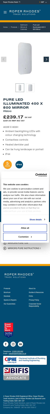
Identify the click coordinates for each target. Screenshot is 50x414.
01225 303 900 (17, 351)
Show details (36, 219)
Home (5, 27)
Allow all (25, 228)
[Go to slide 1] (20, 87)
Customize (23, 236)
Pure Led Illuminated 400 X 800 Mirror (39, 27)
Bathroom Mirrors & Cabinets (23, 27)
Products (14, 27)
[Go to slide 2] (30, 87)
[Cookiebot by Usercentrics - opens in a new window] (35, 175)
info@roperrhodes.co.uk (17, 354)
